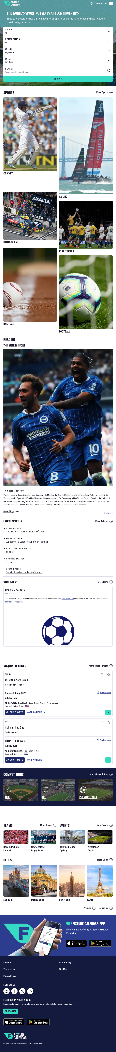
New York (8, 706)
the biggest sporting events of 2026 (25, 531)
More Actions (34, 712)
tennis (9, 562)
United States (18, 706)
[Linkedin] (30, 991)
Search (58, 79)
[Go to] (108, 712)
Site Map (63, 969)
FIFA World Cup (68, 598)
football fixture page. (14, 601)
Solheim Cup (12, 727)
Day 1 (25, 680)
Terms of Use (9, 969)
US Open (10, 680)
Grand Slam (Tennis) (14, 684)
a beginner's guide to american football (27, 541)
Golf (7, 722)
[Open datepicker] (109, 61)
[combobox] (58, 31)
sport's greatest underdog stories (24, 572)
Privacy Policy (9, 976)
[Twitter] (22, 991)
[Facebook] (14, 991)
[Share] (102, 674)
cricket (10, 551)
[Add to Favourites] (108, 674)
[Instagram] (6, 991)
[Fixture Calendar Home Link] (11, 3)
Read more (108, 513)
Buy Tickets (16, 712)
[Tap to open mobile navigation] (111, 3)
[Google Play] (100, 943)
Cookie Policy (65, 962)
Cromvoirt (9, 754)
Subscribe (10, 1011)
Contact (7, 962)
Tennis (8, 674)
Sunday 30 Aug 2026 (15, 693)
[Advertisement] (58, 654)
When (8, 59)
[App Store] (76, 943)
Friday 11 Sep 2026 (15, 740)
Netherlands (18, 754)
